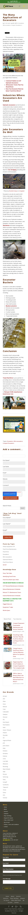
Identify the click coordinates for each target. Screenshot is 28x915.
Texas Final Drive (8, 378)
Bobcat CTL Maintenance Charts (12, 592)
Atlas (4, 701)
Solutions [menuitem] (6, 813)
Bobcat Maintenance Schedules (11, 589)
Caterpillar (6, 712)
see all (4, 565)
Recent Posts (7, 619)
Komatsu (5, 753)
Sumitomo (6, 785)
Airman (5, 696)
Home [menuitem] (5, 807)
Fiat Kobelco (6, 725)
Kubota (5, 756)
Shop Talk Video (7, 573)
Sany (4, 779)
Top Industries (17, 619)
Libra (4, 758)
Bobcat (5, 706)
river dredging (12, 170)
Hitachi (5, 732)
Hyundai (5, 735)
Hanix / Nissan (7, 730)
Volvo (4, 792)
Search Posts (7, 505)
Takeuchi (5, 787)
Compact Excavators (16, 25)
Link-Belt (5, 761)
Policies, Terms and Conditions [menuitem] (11, 824)
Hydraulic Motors (8, 559)
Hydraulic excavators (9, 105)
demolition (6, 225)
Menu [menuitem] (5, 805)
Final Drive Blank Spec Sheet (11, 579)
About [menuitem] (5, 809)
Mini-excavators (7, 25)
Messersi (5, 764)
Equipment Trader (8, 607)
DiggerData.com (7, 604)
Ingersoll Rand (7, 740)
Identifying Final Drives (9, 576)
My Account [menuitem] (7, 822)
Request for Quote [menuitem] (8, 818)
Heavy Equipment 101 (9, 546)
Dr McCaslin (7, 23)
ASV (4, 699)
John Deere (6, 745)
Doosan (5, 717)
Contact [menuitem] (6, 826)
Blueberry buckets (11, 306)
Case (4, 709)
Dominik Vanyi (13, 191)
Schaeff (5, 782)
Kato (4, 748)
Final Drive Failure (8, 562)
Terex (4, 790)
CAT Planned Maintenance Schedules (13, 586)
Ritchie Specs (6, 610)
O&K (4, 771)
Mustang (5, 766)
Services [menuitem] (6, 811)
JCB (4, 743)
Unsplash (21, 191)
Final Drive (6, 552)
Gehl (4, 727)
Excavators (21, 23)
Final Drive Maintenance (9, 549)
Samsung (5, 777)
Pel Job (5, 774)
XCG (4, 795)
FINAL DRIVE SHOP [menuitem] (8, 820)
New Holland (6, 769)
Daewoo (5, 714)
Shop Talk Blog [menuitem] (7, 815)
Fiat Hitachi (6, 722)
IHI (3, 738)
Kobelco (5, 751)
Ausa (4, 704)
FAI (4, 719)
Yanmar (5, 798)
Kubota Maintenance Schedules (11, 595)
